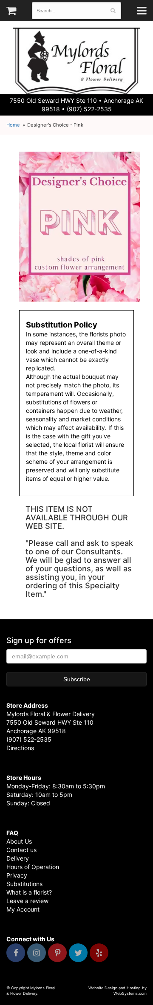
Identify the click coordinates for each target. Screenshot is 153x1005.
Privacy (16, 875)
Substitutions (24, 883)
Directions (20, 747)
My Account (23, 909)
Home (13, 125)
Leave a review (27, 900)
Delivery (17, 858)
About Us (19, 841)
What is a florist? (29, 892)
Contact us (21, 849)
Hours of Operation (32, 866)
